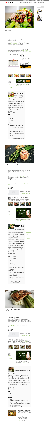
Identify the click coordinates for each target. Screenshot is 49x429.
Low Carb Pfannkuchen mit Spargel (26, 42)
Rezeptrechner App (18, 85)
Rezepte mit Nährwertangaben (26, 0)
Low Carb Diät (32, 0)
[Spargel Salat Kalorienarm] (16, 77)
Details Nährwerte (10, 87)
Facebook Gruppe (28, 62)
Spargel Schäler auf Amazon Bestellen (28, 236)
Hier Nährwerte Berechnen (25, 193)
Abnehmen (36, 0)
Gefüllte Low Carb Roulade (19, 343)
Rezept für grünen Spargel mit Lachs (14, 43)
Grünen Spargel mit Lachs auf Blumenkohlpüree (18, 176)
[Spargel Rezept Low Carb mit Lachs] (28, 348)
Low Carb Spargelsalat (10, 29)
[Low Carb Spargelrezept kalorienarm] (10, 348)
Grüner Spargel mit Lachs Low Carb (12, 309)
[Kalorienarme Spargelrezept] (28, 205)
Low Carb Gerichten (24, 341)
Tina (6, 30)
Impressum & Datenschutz (41, 0)
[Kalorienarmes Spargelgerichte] (10, 205)
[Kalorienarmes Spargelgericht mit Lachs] (22, 348)
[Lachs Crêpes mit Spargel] (16, 205)
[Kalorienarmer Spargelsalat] (10, 77)
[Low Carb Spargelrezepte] (22, 205)
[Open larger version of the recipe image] (11, 94)
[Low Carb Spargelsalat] (28, 77)
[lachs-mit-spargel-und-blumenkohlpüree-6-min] (16, 348)
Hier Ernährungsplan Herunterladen (24, 67)
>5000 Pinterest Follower (28, 51)
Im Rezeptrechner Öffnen (11, 215)
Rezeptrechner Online (25, 84)
